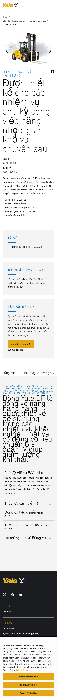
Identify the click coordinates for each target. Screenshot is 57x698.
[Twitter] (4, 594)
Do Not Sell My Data (28, 676)
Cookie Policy (22, 670)
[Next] (50, 51)
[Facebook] (13, 594)
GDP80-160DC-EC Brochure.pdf (26, 247)
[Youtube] (21, 594)
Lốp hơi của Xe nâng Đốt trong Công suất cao (24, 21)
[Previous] (7, 51)
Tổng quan (10, 373)
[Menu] (52, 5)
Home (5, 17)
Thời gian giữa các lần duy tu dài (25, 527)
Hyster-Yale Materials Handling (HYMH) (21, 633)
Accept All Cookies (28, 693)
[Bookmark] (52, 72)
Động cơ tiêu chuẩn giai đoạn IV (23, 514)
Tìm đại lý (7, 611)
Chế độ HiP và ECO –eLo (23, 472)
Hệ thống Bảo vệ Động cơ (25, 538)
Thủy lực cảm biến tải (21, 503)
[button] (51, 372)
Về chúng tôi (8, 628)
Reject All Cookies (28, 685)
